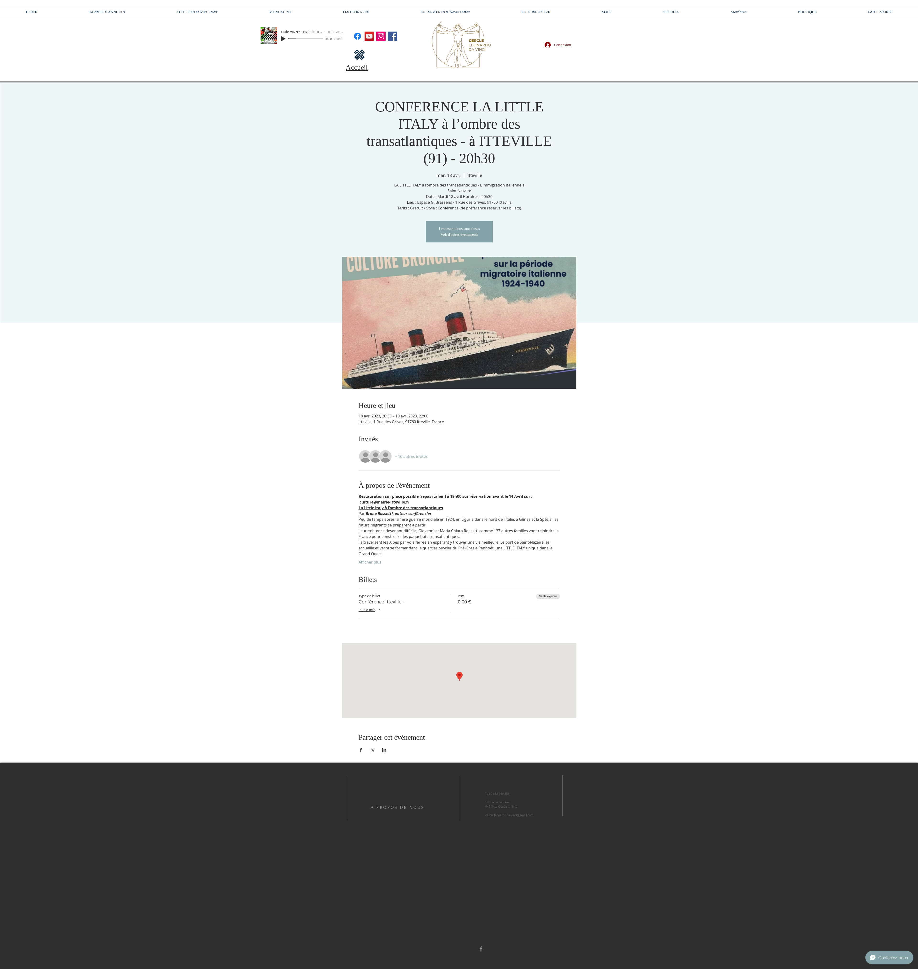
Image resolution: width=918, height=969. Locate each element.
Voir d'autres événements (459, 234)
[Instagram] (381, 36)
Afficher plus (370, 562)
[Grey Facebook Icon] (481, 949)
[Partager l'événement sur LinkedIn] (384, 750)
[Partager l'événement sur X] (372, 750)
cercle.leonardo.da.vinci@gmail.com (509, 815)
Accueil (357, 67)
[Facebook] (392, 36)
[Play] (283, 38)
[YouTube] (369, 36)
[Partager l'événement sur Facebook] (361, 750)
